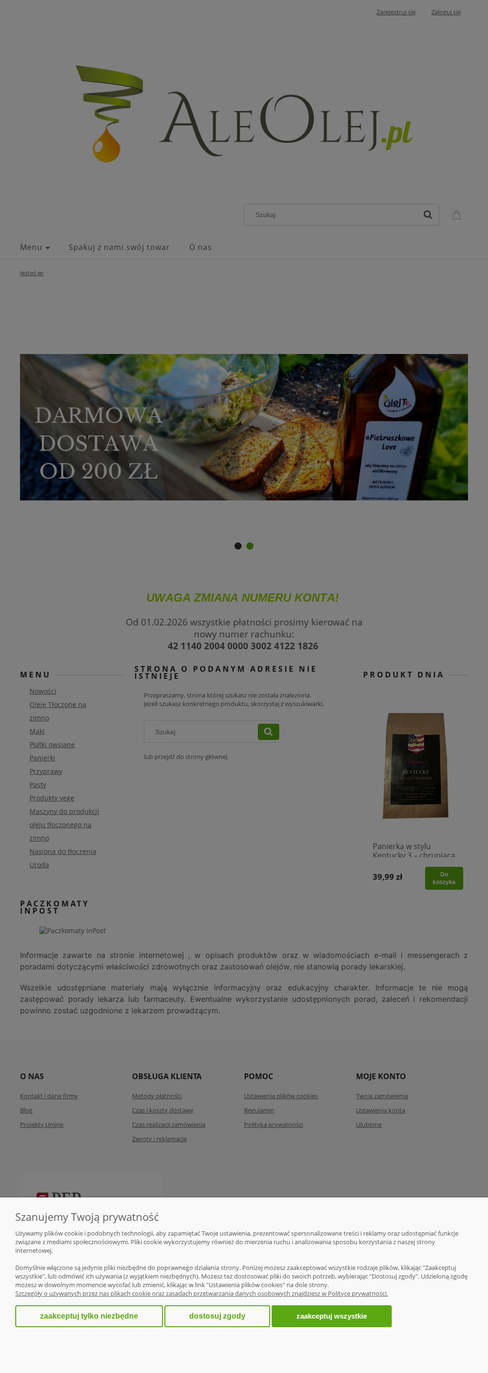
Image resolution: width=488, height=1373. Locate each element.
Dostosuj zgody (217, 1316)
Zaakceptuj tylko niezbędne (89, 1316)
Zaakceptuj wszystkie (331, 1316)
